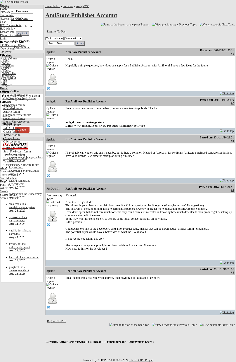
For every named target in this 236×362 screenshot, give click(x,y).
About (3, 168)
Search (4, 191)
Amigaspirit (7, 65)
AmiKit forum (11, 111)
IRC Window (8, 28)
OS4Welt (5, 51)
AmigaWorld (8, 78)
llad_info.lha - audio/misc (24, 257)
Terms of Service (10, 174)
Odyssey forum (12, 141)
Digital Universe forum (16, 121)
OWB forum (10, 144)
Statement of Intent (11, 171)
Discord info (7, 31)
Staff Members (8, 178)
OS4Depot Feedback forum (19, 98)
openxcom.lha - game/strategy (18, 219)
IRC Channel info (10, 25)
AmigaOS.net (8, 58)
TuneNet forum (12, 161)
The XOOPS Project (141, 360)
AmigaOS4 (82, 6)
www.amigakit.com (86, 125)
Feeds (3, 8)
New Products (109, 125)
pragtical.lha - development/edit (19, 268)
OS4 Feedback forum (15, 95)
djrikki (50, 52)
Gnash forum (11, 131)
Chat (3, 21)
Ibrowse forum (11, 134)
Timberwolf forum (14, 154)
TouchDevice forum (15, 158)
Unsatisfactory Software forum (21, 164)
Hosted (4, 88)
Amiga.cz (6, 85)
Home (3, 5)
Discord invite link (11, 35)
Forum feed (7, 15)
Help (3, 181)
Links (3, 38)
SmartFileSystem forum (17, 151)
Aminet (4, 61)
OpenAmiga (7, 48)
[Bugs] (22, 45)
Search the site (8, 194)
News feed (6, 11)
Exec (3, 81)
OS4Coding (7, 75)
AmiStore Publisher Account (81, 15)
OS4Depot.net (9, 45)
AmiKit (5, 68)
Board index (52, 6)
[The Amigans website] (14, 1)
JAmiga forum (11, 138)
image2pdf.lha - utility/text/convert (19, 245)
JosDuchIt (52, 188)
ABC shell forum (13, 108)
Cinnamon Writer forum (17, 114)
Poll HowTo (7, 184)
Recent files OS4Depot (14, 18)
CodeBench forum (14, 118)
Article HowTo (9, 188)
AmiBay (5, 71)
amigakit (51, 101)
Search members (9, 198)
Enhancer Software (132, 125)
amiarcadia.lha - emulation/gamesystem (22, 205)
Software (68, 6)
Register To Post (56, 31)
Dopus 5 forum (12, 124)
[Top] (227, 92)
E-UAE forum (11, 128)
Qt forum (8, 148)
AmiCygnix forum (14, 105)
